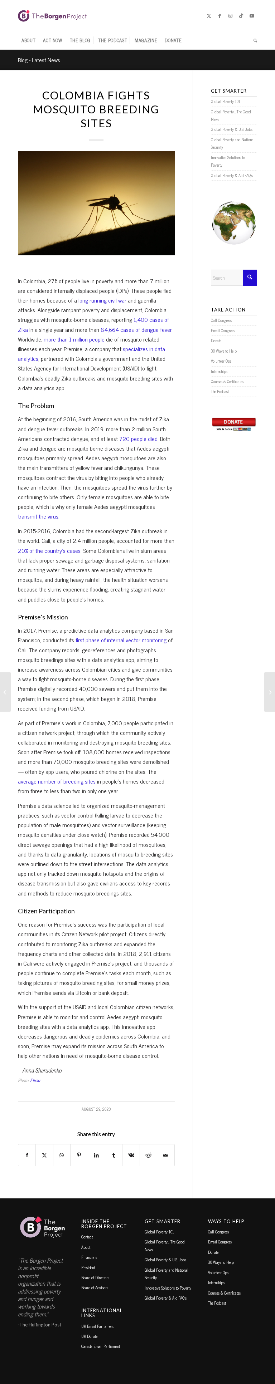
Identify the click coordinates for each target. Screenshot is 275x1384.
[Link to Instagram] (230, 15)
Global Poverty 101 (225, 101)
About (85, 1247)
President (88, 1267)
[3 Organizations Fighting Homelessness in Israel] (5, 692)
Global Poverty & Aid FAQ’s (232, 175)
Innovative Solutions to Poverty (228, 161)
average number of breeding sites (57, 781)
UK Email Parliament (97, 1326)
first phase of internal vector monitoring (121, 639)
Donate (216, 340)
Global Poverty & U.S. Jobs (231, 129)
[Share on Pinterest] (79, 1154)
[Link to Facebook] (219, 15)
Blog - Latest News (39, 59)
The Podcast (220, 391)
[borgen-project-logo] (52, 15)
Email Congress (223, 330)
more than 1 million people (74, 339)
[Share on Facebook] (26, 1154)
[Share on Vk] (130, 1154)
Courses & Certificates (227, 381)
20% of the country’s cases (49, 550)
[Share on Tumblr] (113, 1154)
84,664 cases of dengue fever (136, 329)
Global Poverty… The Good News (231, 115)
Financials (89, 1257)
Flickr (35, 1080)
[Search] (253, 40)
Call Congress (221, 320)
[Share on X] (44, 1154)
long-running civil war (102, 300)
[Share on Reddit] (148, 1154)
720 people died (138, 438)
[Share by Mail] (165, 1154)
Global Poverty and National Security (233, 143)
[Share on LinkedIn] (96, 1154)
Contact (87, 1236)
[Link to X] (208, 15)
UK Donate (89, 1336)
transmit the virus (38, 516)
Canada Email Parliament (100, 1346)
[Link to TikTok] (241, 15)
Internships (219, 371)
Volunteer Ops (221, 361)
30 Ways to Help (224, 351)
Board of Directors (95, 1277)
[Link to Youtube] (251, 15)
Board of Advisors (94, 1287)
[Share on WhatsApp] (61, 1154)
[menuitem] (28, 40)
